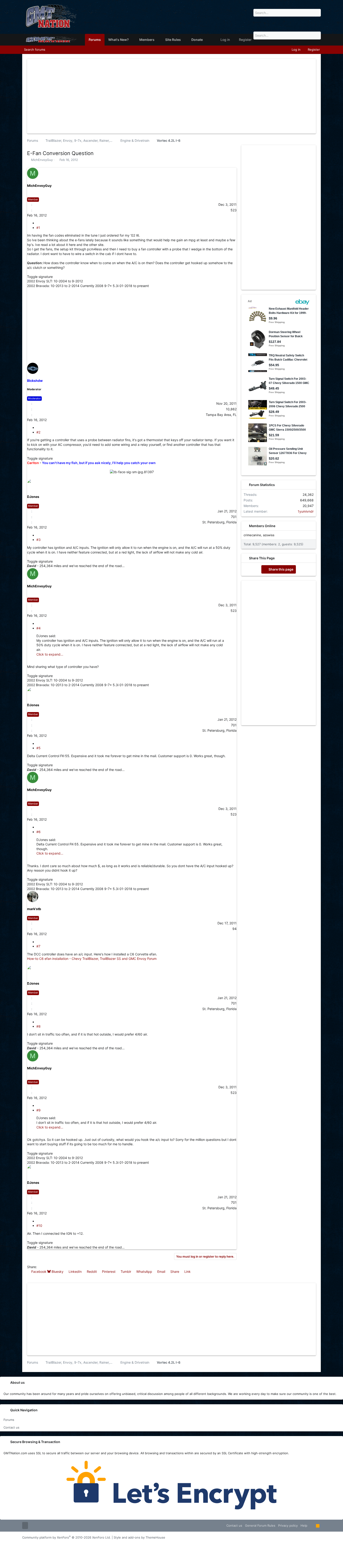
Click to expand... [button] (49, 654)
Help (304, 1525)
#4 (38, 628)
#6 (38, 832)
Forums (9, 1420)
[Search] (315, 19)
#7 (38, 946)
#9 (38, 1110)
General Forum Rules (260, 1525)
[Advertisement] (172, 95)
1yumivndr (306, 511)
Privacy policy (288, 1525)
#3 (38, 540)
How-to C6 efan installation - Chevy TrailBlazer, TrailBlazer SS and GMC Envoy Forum (92, 959)
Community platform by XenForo (66, 1537)
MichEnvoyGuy (42, 160)
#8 (38, 1026)
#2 (38, 432)
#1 (38, 228)
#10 (39, 1225)
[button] (132, 39)
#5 (38, 748)
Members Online (262, 526)
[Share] (38, 223)
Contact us (11, 1427)
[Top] (312, 1525)
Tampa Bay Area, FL (221, 415)
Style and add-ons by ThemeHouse (139, 1537)
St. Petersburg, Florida (219, 522)
